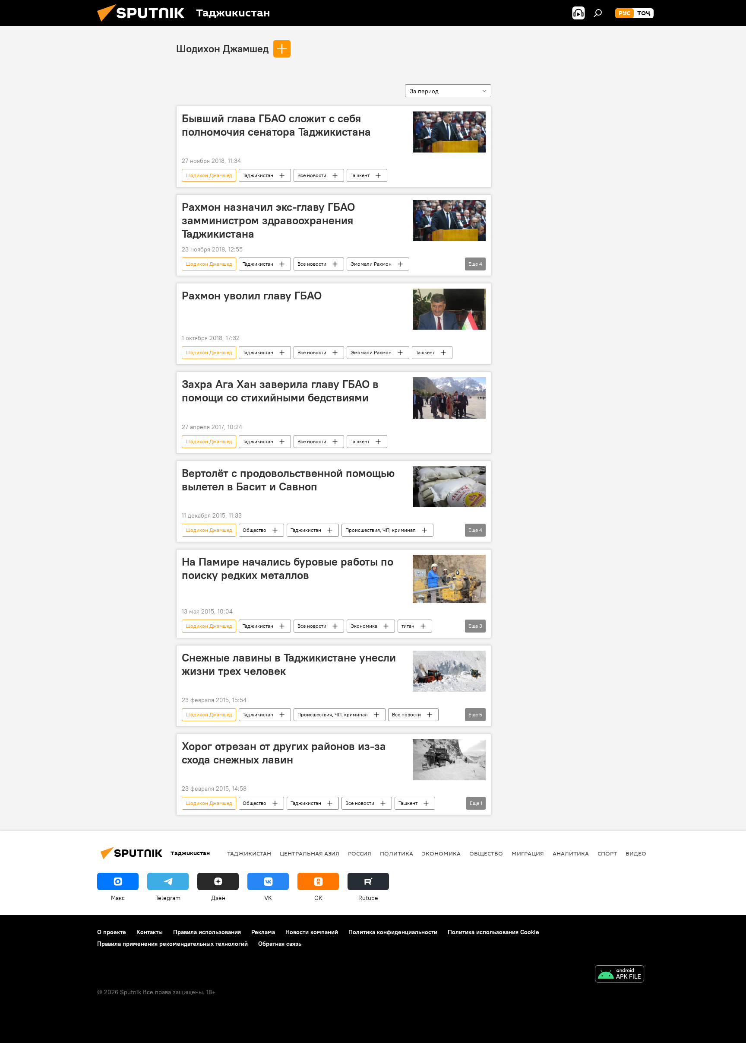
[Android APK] (619, 975)
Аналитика (571, 853)
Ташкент (360, 175)
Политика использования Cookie (493, 932)
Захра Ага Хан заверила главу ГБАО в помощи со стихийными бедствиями (280, 390)
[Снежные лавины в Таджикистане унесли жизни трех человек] (449, 671)
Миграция (528, 853)
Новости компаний (311, 932)
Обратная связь (279, 944)
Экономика (364, 626)
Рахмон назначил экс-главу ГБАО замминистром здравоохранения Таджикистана (268, 220)
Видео (636, 853)
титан (407, 626)
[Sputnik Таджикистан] (144, 24)
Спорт (607, 853)
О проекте (111, 932)
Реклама (263, 932)
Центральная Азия (309, 853)
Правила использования (207, 932)
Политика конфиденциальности (392, 932)
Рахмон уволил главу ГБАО (252, 295)
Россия (359, 853)
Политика (396, 853)
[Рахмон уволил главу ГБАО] (449, 309)
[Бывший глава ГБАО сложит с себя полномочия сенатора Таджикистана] (449, 132)
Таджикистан (258, 175)
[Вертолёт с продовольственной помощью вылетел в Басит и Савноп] (449, 486)
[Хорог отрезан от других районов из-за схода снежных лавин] (449, 759)
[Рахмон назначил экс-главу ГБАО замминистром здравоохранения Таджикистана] (449, 220)
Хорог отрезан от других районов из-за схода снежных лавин (284, 752)
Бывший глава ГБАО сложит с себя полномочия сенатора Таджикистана (276, 125)
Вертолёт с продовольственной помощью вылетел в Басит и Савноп (288, 479)
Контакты (149, 932)
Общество (254, 530)
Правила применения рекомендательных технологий (172, 944)
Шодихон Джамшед (222, 48)
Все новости (311, 175)
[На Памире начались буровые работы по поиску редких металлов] (449, 579)
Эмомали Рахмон (371, 264)
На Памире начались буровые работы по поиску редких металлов (287, 568)
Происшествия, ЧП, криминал (380, 530)
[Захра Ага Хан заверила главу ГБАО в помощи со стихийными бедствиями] (449, 398)
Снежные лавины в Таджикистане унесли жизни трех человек (289, 664)
